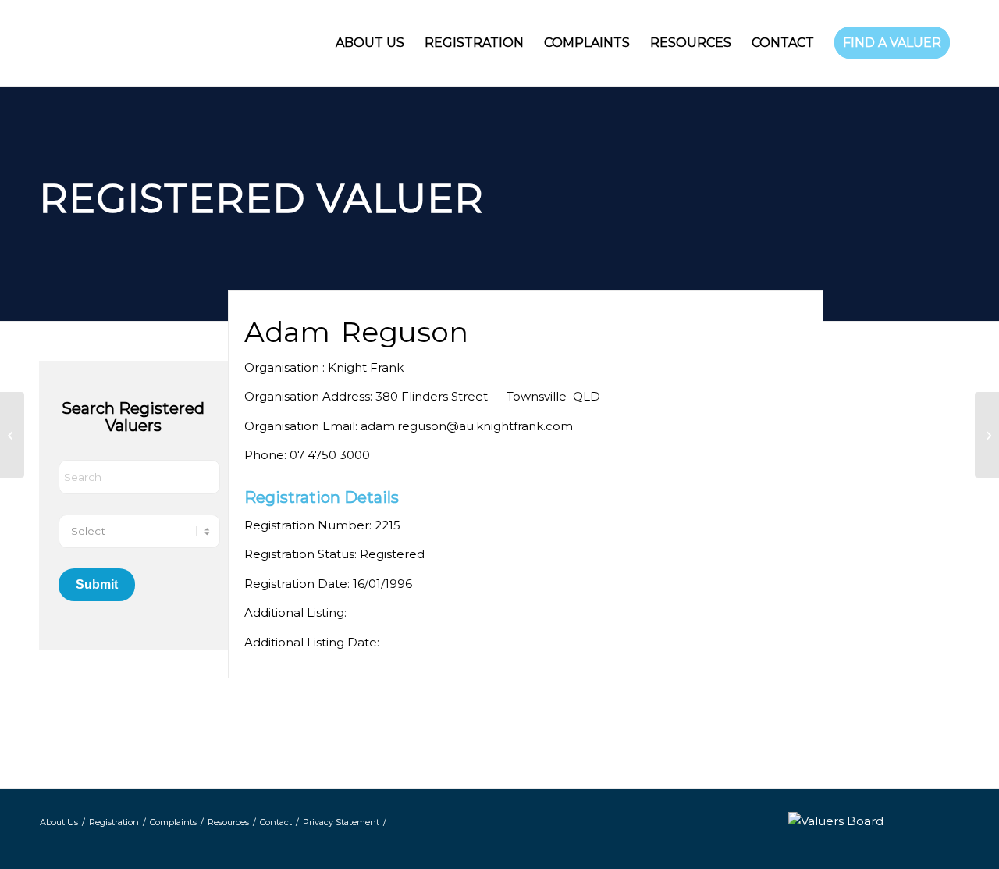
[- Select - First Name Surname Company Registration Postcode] (139, 531)
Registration (114, 822)
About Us (59, 822)
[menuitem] (369, 43)
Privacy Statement (341, 822)
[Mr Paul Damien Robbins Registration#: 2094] (12, 435)
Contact (276, 822)
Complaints (173, 822)
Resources (228, 822)
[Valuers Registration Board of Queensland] (171, 43)
